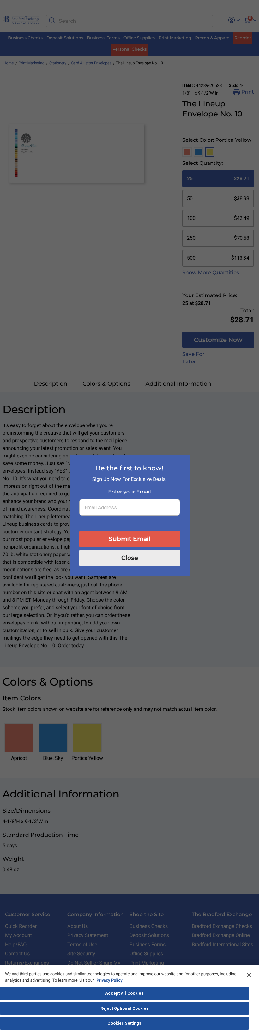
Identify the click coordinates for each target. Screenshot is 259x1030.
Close (129, 558)
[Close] (249, 975)
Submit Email (129, 539)
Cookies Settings (124, 1023)
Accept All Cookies (124, 993)
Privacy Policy (109, 980)
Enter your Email (129, 492)
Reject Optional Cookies (124, 1008)
